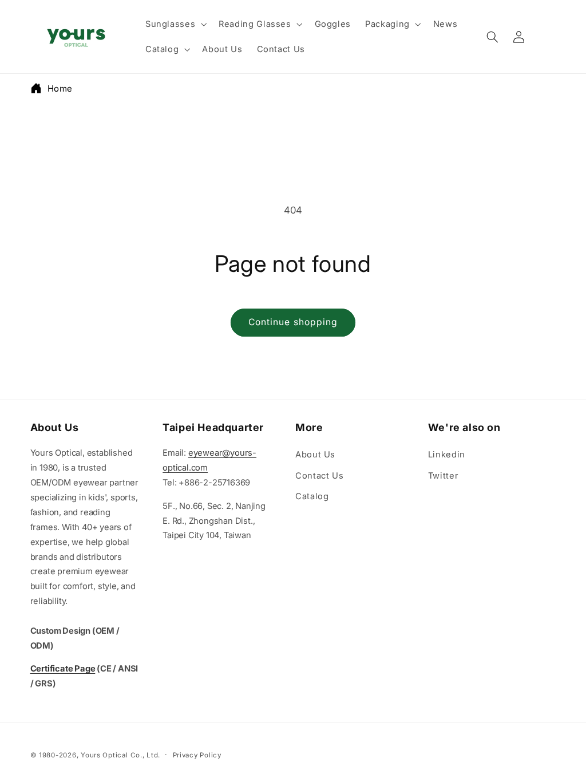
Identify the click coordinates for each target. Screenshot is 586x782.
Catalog (311, 496)
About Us (315, 454)
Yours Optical (104, 755)
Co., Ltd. (145, 755)
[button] (174, 24)
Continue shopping (293, 322)
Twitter (443, 476)
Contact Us (319, 476)
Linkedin (446, 454)
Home (60, 88)
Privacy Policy (197, 755)
